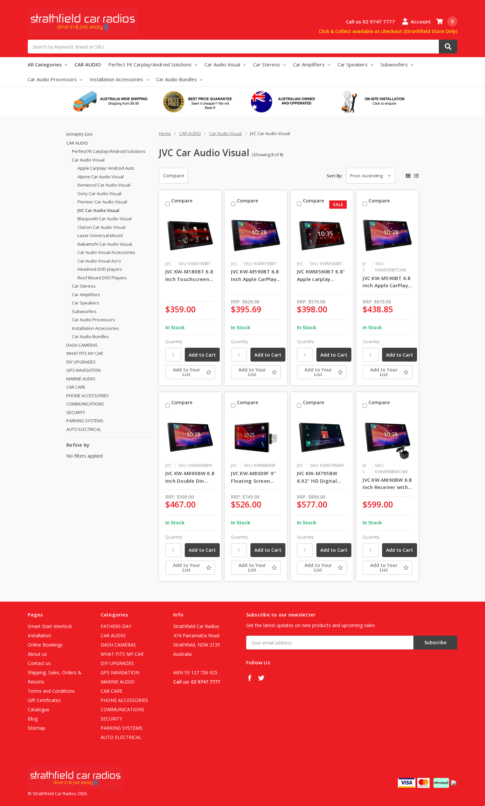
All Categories (45, 64)
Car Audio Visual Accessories (106, 252)
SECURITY (75, 412)
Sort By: (334, 176)
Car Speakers (353, 64)
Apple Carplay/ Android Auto (106, 168)
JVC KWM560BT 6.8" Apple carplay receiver (321, 275)
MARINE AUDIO (80, 379)
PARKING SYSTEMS (85, 421)
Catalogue (38, 709)
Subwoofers (394, 64)
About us (37, 654)
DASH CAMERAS (82, 345)
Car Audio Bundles (177, 79)
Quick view (190, 235)
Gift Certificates (44, 700)
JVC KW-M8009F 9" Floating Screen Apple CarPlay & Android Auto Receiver (253, 477)
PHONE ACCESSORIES (87, 396)
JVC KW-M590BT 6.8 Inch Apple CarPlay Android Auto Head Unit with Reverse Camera (386, 282)
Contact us (39, 663)
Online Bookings (45, 645)
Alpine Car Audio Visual (101, 177)
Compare (173, 175)
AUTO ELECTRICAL (83, 429)
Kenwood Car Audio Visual (104, 185)
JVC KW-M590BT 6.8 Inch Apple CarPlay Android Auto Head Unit (255, 275)
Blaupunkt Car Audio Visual (105, 219)
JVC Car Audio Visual (98, 210)
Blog (33, 719)
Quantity (173, 341)
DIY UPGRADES (81, 362)
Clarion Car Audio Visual (101, 227)
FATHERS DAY (79, 134)
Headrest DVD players (100, 269)
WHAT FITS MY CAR (84, 353)
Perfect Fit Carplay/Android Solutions (150, 64)
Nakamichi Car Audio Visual (105, 244)
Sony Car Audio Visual (99, 193)
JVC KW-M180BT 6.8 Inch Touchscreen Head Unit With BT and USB (189, 275)
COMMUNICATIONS (85, 404)
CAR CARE (75, 387)
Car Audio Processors (53, 79)
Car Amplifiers (309, 64)
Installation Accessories (117, 79)
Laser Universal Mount (100, 235)
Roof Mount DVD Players (102, 278)
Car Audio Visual (223, 64)
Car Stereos (267, 64)
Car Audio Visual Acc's (99, 261)
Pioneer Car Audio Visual (102, 202)
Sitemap (36, 728)
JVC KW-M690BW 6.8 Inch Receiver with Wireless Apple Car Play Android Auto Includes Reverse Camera (387, 483)
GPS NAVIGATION (83, 370)
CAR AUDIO (88, 64)
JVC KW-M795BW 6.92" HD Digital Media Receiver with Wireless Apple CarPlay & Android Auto (322, 477)
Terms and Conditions (51, 691)
